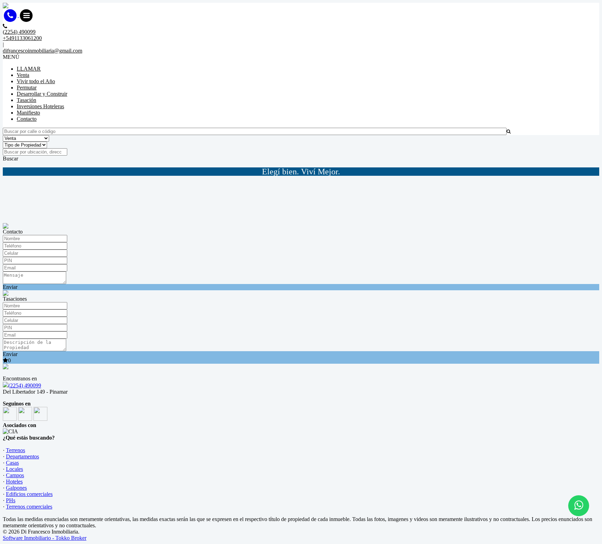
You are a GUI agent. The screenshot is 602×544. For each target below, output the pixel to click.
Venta (23, 75)
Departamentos (22, 456)
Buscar (10, 158)
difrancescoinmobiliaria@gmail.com (42, 51)
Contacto (27, 119)
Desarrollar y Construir (42, 94)
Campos (15, 475)
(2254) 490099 (24, 385)
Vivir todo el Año (36, 81)
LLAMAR (29, 69)
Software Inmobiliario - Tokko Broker (44, 538)
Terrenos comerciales (29, 507)
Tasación (26, 100)
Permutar (27, 87)
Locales (14, 469)
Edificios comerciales (29, 494)
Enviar (10, 287)
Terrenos (15, 450)
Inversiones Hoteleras (40, 106)
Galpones (16, 488)
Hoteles (14, 481)
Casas (12, 463)
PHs (10, 500)
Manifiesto (28, 113)
